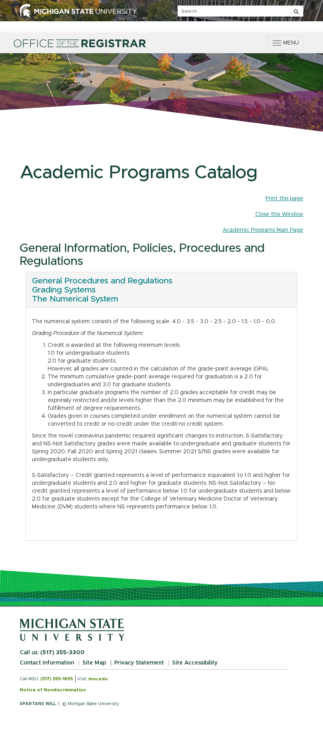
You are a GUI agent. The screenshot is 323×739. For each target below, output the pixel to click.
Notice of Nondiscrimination (53, 690)
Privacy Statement (139, 663)
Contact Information (47, 663)
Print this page (284, 198)
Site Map (94, 663)
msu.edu (98, 679)
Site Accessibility (194, 663)
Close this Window (279, 214)
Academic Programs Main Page (263, 230)
